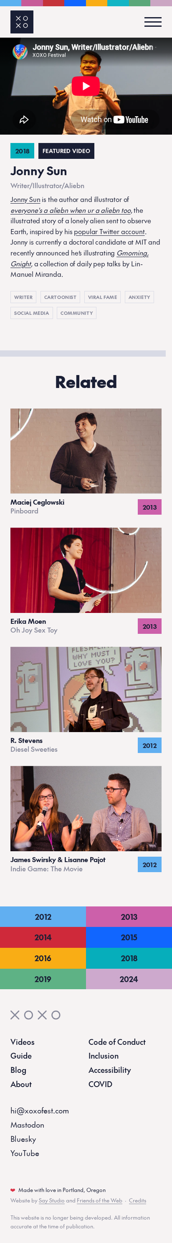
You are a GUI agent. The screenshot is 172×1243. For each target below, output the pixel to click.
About (21, 1084)
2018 (129, 958)
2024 (129, 979)
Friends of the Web (99, 1200)
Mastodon (27, 1124)
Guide (21, 1055)
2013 (129, 916)
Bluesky (23, 1138)
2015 (129, 937)
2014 (43, 937)
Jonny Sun (25, 199)
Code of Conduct (117, 1041)
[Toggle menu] (150, 21)
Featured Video (66, 151)
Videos (22, 1041)
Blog (18, 1069)
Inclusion (104, 1055)
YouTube (24, 1153)
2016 (43, 958)
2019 (43, 979)
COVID (100, 1084)
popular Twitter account (109, 231)
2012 (43, 916)
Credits (137, 1200)
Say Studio (52, 1200)
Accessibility (110, 1069)
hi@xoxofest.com (39, 1110)
